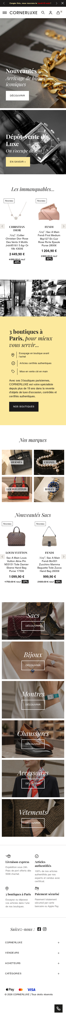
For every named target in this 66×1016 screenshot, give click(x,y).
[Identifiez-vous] (50, 12)
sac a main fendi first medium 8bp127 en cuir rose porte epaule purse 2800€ (49, 238)
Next (63, 556)
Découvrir (17, 95)
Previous (2, 556)
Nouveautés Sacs (33, 515)
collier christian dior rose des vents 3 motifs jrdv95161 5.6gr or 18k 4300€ (17, 242)
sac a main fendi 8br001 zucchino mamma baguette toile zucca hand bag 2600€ (49, 564)
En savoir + (18, 161)
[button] (43, 12)
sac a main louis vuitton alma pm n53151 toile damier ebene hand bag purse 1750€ (16, 564)
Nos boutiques (23, 406)
